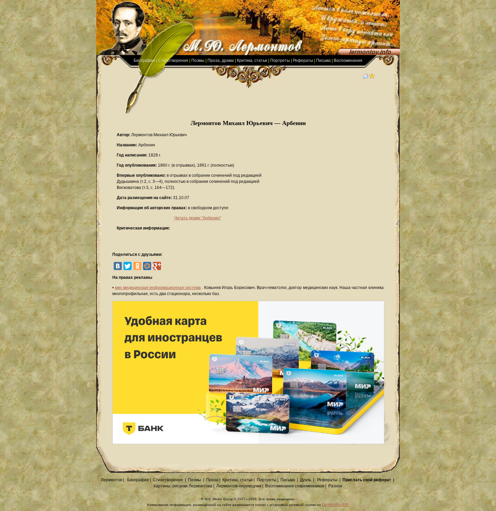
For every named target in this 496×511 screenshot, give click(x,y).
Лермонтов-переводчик (238, 486)
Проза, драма (221, 60)
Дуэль (305, 480)
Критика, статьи (252, 60)
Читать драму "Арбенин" (197, 218)
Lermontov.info (335, 504)
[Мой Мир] (147, 266)
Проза (212, 480)
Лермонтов (111, 480)
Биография (144, 60)
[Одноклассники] (137, 266)
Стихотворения (173, 60)
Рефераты (303, 60)
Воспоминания (348, 60)
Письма (323, 60)
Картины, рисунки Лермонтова (183, 486)
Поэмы (197, 60)
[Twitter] (127, 266)
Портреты (280, 60)
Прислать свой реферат (366, 480)
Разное (335, 486)
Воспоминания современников (294, 486)
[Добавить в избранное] (372, 77)
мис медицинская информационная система (158, 287)
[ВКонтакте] (118, 266)
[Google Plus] (157, 266)
